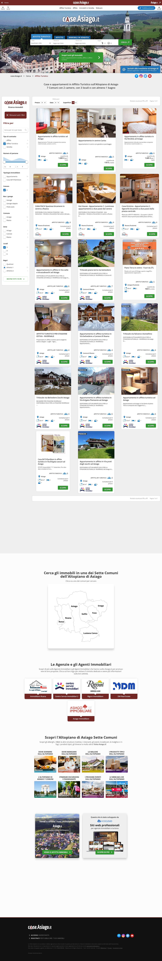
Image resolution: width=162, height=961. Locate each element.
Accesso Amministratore (35, 953)
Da (5, 166)
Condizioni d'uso (117, 948)
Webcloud (103, 948)
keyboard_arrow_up (42, 102)
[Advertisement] (16, 322)
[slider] (4, 162)
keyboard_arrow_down (45, 102)
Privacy (110, 948)
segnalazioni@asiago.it (93, 946)
